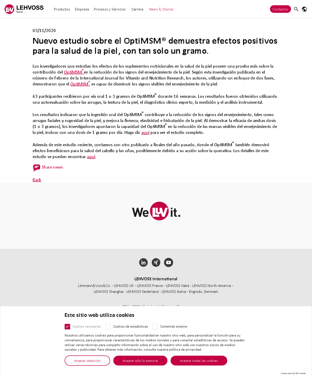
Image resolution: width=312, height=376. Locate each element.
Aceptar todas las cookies (199, 360)
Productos (62, 9)
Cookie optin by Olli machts (293, 373)
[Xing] (156, 262)
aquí (145, 132)
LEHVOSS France (150, 285)
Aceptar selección (87, 360)
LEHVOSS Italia (177, 285)
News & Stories (161, 9)
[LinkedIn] (143, 262)
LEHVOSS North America (211, 285)
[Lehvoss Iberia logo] (24, 9)
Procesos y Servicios (110, 9)
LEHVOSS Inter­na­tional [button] (156, 278)
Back (37, 179)
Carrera (137, 9)
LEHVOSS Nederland (143, 291)
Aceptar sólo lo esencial (140, 360)
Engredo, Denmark (203, 291)
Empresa (82, 9)
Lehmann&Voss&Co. (94, 285)
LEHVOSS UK (124, 285)
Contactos (280, 9)
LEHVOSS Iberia (174, 291)
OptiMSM (74, 71)
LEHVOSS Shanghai (109, 291)
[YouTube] (168, 262)
